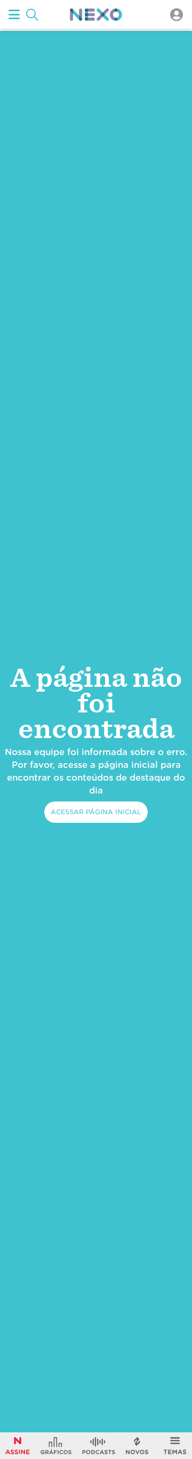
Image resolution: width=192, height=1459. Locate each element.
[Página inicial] (96, 15)
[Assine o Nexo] (17, 1445)
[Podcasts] (98, 1445)
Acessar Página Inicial (96, 812)
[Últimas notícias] (137, 1445)
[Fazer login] (176, 14)
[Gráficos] (56, 1445)
